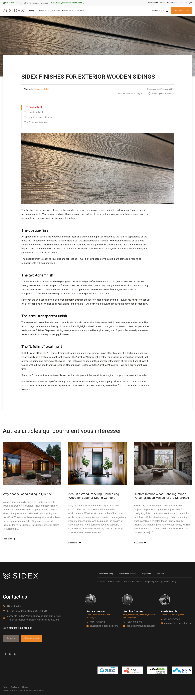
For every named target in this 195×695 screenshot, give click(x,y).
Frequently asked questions (156, 581)
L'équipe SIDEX (41, 89)
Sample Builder (158, 10)
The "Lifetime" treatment (36, 122)
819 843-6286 (14, 606)
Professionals (172, 3)
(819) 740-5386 (172, 619)
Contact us (80, 10)
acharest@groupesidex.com (141, 626)
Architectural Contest (156, 3)
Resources (66, 10)
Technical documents (132, 581)
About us (43, 10)
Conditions (14, 687)
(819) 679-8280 (97, 622)
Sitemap (25, 687)
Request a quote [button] (181, 10)
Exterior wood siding (105, 574)
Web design (30, 690)
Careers (101, 581)
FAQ (181, 3)
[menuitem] (187, 2)
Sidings (32, 10)
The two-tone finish (34, 112)
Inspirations (56, 10)
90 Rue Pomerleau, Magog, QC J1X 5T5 (27, 611)
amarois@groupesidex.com (178, 623)
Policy (5, 687)
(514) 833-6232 (134, 622)
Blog (174, 581)
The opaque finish (33, 107)
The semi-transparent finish (38, 117)
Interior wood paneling (127, 574)
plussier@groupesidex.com (104, 626)
